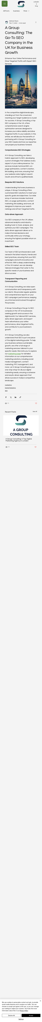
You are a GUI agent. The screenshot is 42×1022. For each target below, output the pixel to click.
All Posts (6, 11)
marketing (8, 385)
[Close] (39, 1002)
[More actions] (36, 22)
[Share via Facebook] (6, 397)
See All (35, 411)
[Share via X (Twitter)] (11, 397)
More (25, 11)
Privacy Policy (24, 1011)
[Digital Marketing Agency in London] (21, 425)
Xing (36, 6)
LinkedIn (36, 2)
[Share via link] (20, 397)
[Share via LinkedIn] (15, 397)
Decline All (11, 1015)
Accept (31, 1015)
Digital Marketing (10, 388)
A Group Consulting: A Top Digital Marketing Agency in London (19, 440)
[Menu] (5, 4)
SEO (6, 390)
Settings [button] (21, 1019)
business (16, 11)
